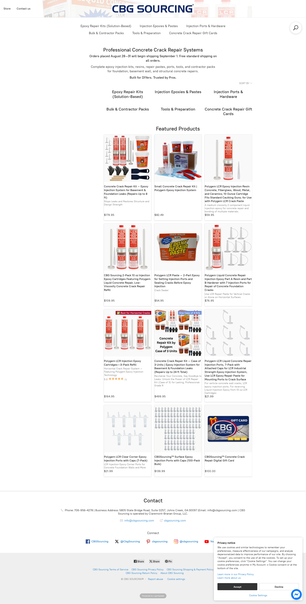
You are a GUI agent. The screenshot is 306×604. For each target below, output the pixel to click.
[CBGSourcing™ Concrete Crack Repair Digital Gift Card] (228, 428)
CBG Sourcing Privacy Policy (147, 569)
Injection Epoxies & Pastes (159, 26)
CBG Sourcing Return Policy (141, 573)
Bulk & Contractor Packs (106, 33)
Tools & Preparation (146, 33)
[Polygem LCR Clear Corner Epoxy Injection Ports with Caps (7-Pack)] (127, 428)
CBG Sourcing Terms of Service (110, 569)
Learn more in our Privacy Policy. (235, 574)
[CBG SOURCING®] (153, 9)
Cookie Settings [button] (258, 595)
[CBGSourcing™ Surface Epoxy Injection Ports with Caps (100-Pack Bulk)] (178, 428)
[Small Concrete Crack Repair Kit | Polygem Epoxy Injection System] (178, 158)
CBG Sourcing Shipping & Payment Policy (190, 569)
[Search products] (296, 28)
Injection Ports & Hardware (205, 26)
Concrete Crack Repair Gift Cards (193, 33)
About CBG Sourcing (172, 573)
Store (7, 8)
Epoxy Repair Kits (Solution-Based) (106, 26)
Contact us (23, 8)
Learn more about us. (229, 577)
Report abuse (155, 579)
